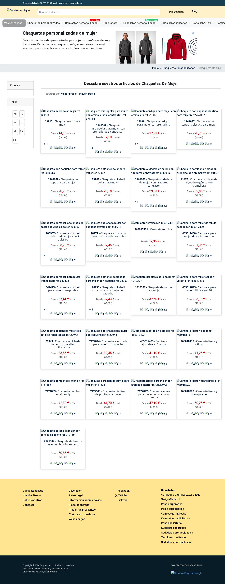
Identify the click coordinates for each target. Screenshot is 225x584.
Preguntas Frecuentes (82, 509)
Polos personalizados (174, 23)
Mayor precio (87, 93)
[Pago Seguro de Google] (186, 573)
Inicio (155, 68)
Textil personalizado (173, 537)
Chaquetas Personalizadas (179, 68)
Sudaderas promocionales (177, 532)
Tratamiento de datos (82, 514)
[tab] (20, 85)
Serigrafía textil (170, 499)
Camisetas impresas (173, 513)
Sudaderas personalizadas (140, 22)
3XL (15, 140)
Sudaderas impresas (173, 527)
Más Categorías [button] (13, 23)
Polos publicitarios (172, 508)
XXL (22, 131)
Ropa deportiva (202, 23)
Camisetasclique (33, 490)
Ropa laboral (111, 23)
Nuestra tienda (32, 495)
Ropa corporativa (171, 504)
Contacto (29, 504)
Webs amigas (77, 519)
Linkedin (122, 500)
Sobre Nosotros (32, 500)
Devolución (75, 490)
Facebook (123, 490)
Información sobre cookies (85, 500)
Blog (194, 11)
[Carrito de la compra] (209, 11)
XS (15, 114)
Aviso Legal (76, 495)
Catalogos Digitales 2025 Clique (180, 494)
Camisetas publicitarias (175, 518)
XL (15, 131)
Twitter (122, 495)
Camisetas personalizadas (82, 22)
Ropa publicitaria (171, 523)
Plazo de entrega (79, 504)
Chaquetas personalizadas (43, 23)
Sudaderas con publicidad (176, 542)
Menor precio (69, 93)
